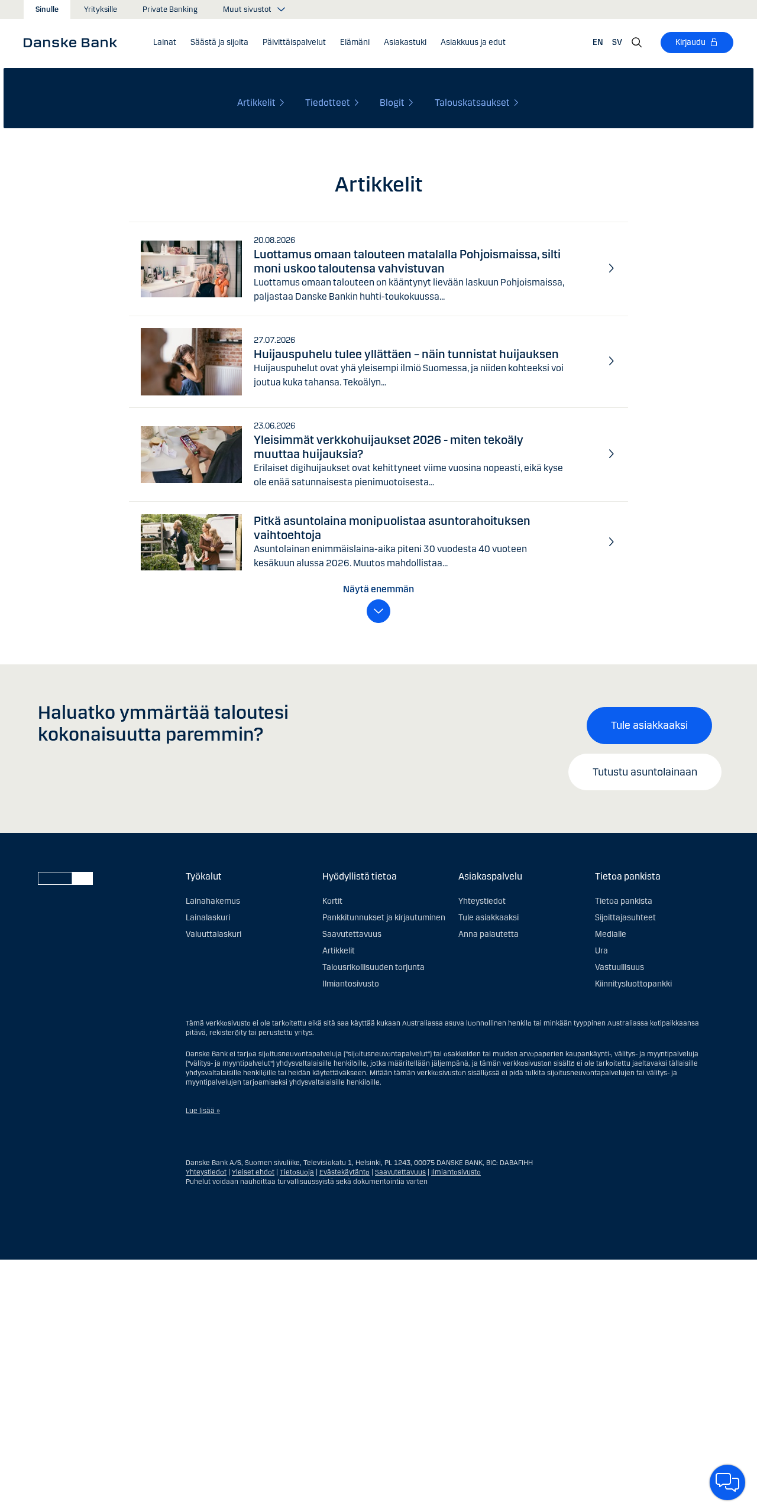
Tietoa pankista (623, 901)
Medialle (610, 934)
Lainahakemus (213, 901)
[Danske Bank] (74, 42)
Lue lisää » (203, 1111)
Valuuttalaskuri (213, 934)
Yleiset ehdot (253, 1172)
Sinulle (47, 9)
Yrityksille (100, 9)
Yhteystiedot (482, 901)
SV (617, 42)
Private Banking (170, 9)
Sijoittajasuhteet (625, 918)
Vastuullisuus (619, 967)
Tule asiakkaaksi (649, 725)
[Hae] (637, 42)
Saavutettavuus (351, 934)
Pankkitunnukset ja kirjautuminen (383, 918)
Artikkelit (338, 951)
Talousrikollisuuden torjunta (373, 967)
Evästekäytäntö (344, 1172)
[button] (164, 42)
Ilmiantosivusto (350, 984)
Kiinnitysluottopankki (633, 984)
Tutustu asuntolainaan (645, 771)
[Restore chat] (727, 1482)
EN (598, 42)
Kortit (332, 901)
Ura (601, 951)
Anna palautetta (488, 934)
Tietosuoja (297, 1172)
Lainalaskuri (208, 918)
